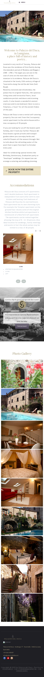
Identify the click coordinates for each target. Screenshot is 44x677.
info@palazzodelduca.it (10, 655)
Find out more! (22, 326)
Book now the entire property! (20, 170)
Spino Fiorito (21, 266)
